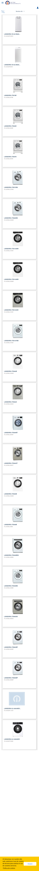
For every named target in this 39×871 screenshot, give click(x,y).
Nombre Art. (19, 11)
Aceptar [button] (30, 864)
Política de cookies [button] (9, 868)
